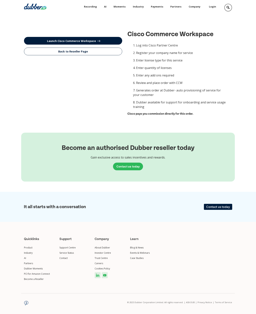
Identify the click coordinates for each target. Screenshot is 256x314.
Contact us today (218, 207)
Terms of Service (223, 302)
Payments (157, 6)
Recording (90, 6)
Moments (120, 6)
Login (212, 6)
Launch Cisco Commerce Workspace (71, 41)
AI (105, 6)
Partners (175, 6)
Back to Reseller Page (73, 51)
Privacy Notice (206, 302)
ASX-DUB (191, 302)
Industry (138, 6)
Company (194, 6)
